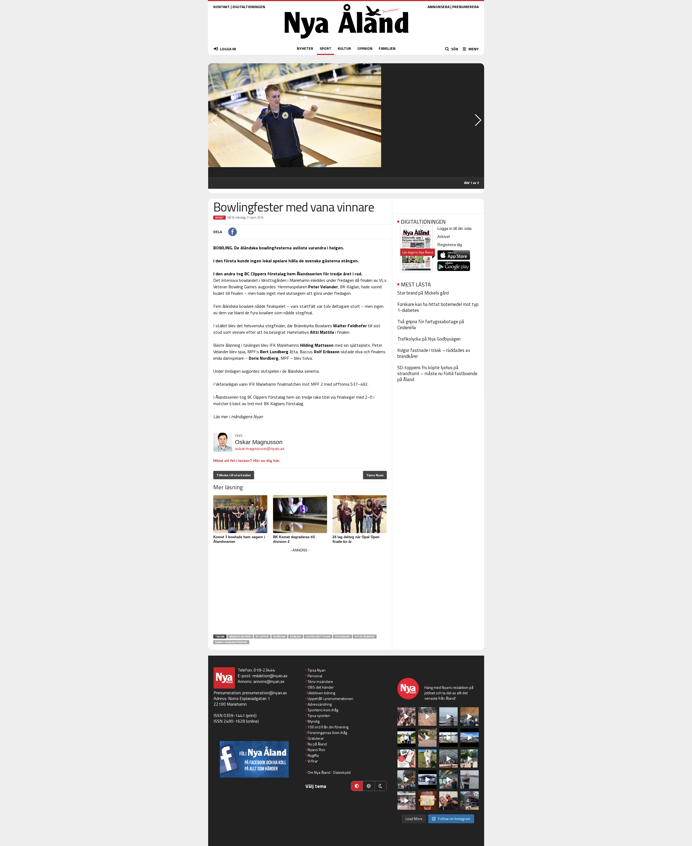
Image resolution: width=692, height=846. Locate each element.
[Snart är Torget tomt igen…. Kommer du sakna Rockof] (469, 758)
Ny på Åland (317, 744)
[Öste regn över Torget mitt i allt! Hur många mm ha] (406, 800)
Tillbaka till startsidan (234, 475)
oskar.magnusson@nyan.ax (260, 448)
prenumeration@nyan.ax (264, 692)
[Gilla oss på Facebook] (254, 759)
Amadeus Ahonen (240, 636)
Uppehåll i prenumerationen (330, 698)
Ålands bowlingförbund (231, 642)
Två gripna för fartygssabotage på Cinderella (430, 324)
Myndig (314, 721)
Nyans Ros (316, 749)
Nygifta (313, 755)
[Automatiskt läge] (357, 786)
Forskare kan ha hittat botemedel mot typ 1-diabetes (437, 307)
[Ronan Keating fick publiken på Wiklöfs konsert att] (406, 779)
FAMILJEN (387, 48)
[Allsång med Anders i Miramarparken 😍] (427, 779)
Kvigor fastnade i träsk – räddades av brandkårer (433, 353)
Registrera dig (449, 244)
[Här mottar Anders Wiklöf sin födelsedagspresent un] (448, 779)
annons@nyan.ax (268, 681)
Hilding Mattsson (318, 636)
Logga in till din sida (454, 228)
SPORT (325, 48)
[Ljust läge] (369, 786)
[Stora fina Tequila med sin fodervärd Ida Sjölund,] (427, 758)
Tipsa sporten (319, 715)
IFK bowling (342, 636)
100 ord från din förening (328, 727)
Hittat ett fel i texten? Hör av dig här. (246, 460)
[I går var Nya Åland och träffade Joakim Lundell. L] (448, 800)
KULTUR (344, 48)
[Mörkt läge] (381, 786)
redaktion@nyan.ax (269, 675)
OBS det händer (321, 687)
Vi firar (313, 761)
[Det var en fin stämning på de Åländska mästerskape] (427, 716)
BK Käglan (279, 636)
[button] (477, 120)
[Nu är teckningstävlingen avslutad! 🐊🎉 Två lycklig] (427, 800)
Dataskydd (342, 772)
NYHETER (305, 48)
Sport (219, 217)
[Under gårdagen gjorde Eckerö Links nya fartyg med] (469, 737)
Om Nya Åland (319, 772)
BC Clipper (262, 636)
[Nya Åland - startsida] (346, 40)
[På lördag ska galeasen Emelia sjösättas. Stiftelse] (469, 800)
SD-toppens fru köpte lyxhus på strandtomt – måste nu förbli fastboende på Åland (437, 373)
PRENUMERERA (465, 6)
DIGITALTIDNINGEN (248, 6)
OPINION (364, 48)
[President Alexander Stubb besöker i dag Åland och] (427, 737)
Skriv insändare (320, 681)
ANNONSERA (439, 6)
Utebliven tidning (321, 693)
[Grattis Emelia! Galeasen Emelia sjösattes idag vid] (469, 779)
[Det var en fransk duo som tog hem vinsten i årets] (448, 737)
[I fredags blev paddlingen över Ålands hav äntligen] (448, 716)
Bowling (295, 636)
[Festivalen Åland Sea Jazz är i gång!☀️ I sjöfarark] (469, 716)
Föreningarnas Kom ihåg (327, 732)
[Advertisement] (300, 592)
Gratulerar (316, 738)
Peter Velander (365, 636)
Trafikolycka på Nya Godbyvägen (429, 338)
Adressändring (320, 704)
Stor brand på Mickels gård (423, 292)
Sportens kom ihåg (323, 710)
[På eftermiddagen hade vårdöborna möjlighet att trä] (406, 737)
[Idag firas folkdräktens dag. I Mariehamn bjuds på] (448, 758)
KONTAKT (221, 6)
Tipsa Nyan (375, 475)
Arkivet (443, 236)
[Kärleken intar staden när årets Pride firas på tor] (406, 716)
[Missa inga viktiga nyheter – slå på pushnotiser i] (406, 758)
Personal (315, 676)
